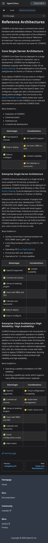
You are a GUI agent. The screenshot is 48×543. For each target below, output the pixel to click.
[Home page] (4, 10)
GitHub (5, 524)
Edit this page (10, 453)
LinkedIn (5, 510)
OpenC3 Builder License (12, 97)
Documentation (8, 497)
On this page (8, 16)
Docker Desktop (9, 68)
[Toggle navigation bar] (3, 3)
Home (4, 484)
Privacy (5, 527)
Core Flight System (26, 249)
